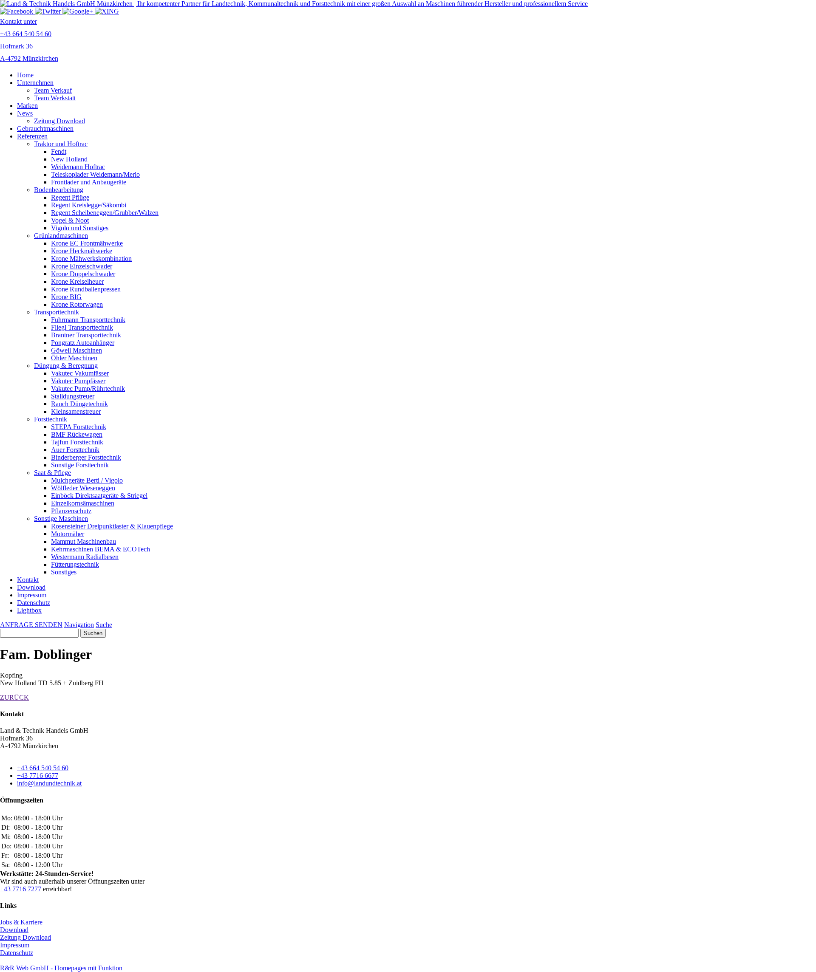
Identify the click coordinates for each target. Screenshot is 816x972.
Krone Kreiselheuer (77, 281)
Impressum (31, 595)
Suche (104, 624)
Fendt (58, 151)
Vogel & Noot (70, 220)
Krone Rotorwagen (77, 304)
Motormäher (67, 533)
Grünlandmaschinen (61, 235)
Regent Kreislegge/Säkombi (88, 205)
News (25, 113)
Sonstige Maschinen (61, 518)
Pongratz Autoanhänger (82, 342)
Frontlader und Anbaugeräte (88, 182)
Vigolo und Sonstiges (79, 228)
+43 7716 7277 (20, 889)
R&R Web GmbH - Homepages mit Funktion (61, 968)
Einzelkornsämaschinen (82, 503)
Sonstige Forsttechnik (80, 465)
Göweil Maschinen (76, 350)
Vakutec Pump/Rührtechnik (88, 388)
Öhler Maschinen (74, 358)
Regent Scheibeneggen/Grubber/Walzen (105, 212)
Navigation (79, 624)
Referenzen (32, 136)
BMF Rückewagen (76, 434)
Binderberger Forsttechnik (86, 457)
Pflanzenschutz (71, 510)
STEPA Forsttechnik (78, 426)
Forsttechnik (50, 419)
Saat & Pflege (52, 472)
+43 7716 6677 (37, 775)
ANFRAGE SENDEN (31, 624)
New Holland (69, 159)
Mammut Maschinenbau (83, 541)
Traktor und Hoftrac (61, 143)
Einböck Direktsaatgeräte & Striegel (99, 495)
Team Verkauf (53, 90)
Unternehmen (35, 82)
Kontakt (28, 579)
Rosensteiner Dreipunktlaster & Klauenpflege (112, 526)
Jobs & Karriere (21, 922)
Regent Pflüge (70, 197)
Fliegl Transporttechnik (82, 327)
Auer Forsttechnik (75, 449)
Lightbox (29, 610)
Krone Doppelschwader (83, 273)
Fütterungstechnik (75, 564)
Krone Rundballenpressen (86, 289)
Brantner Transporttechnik (86, 335)
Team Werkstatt (55, 98)
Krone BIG (66, 296)
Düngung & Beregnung (66, 365)
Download (31, 587)
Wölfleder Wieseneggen (83, 488)
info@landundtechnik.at (49, 783)
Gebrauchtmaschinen (45, 128)
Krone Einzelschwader (81, 266)
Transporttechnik (56, 312)
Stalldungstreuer (72, 396)
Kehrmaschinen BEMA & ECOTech (100, 549)
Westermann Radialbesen (85, 556)
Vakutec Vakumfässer (80, 373)
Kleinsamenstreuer (76, 411)
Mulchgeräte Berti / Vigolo (87, 480)
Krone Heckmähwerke (81, 250)
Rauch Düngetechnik (79, 403)
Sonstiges (63, 572)
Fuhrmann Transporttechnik (88, 319)
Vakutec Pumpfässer (78, 380)
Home (25, 75)
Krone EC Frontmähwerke (87, 243)
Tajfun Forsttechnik (77, 442)
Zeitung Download (59, 120)
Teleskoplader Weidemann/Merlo (95, 174)
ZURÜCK (14, 697)
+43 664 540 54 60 (42, 767)
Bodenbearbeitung (58, 189)
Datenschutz (33, 602)
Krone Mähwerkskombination (91, 258)
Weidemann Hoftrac (78, 166)
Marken (27, 105)
